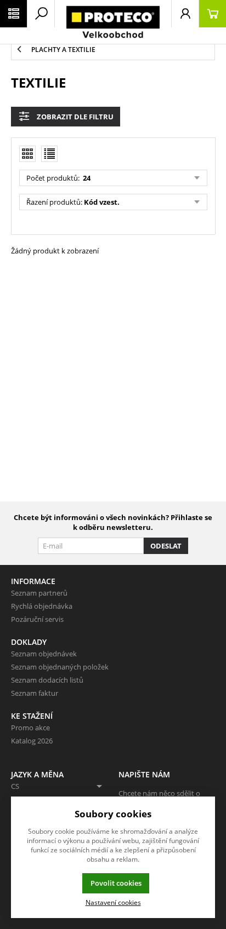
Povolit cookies (116, 883)
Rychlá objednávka (41, 606)
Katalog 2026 (32, 741)
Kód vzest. (102, 202)
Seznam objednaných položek (60, 667)
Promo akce (30, 727)
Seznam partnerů (39, 593)
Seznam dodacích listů (47, 680)
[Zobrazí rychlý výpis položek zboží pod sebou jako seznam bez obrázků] (49, 154)
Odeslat (166, 546)
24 (86, 178)
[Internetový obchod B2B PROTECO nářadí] (113, 22)
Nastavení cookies (113, 902)
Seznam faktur (34, 693)
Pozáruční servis (37, 619)
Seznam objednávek (44, 654)
